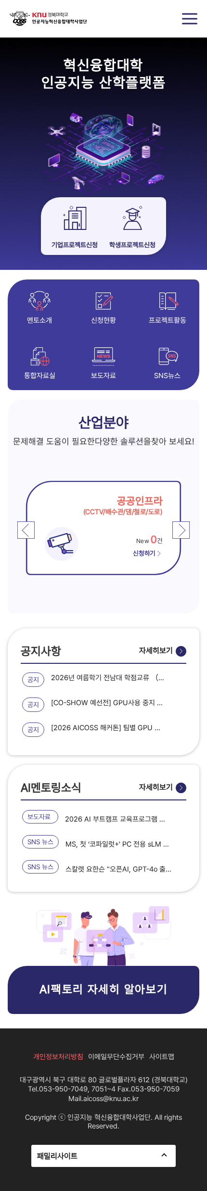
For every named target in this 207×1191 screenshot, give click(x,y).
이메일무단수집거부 (116, 1056)
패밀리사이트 (57, 1156)
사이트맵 (161, 1056)
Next (181, 530)
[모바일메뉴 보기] (189, 18)
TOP (190, 1174)
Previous (26, 530)
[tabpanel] (91, 528)
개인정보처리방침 (58, 1056)
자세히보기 (156, 650)
